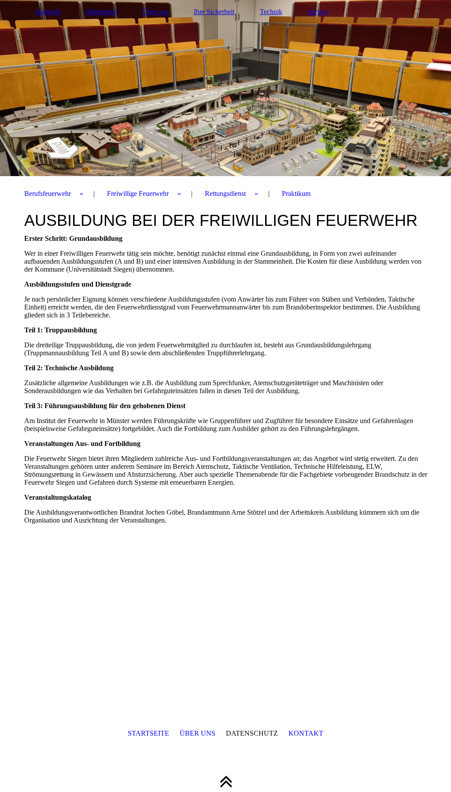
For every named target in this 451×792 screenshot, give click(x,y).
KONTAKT (305, 733)
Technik (271, 11)
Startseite (47, 11)
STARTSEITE (148, 733)
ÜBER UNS (197, 733)
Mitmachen (101, 11)
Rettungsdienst (225, 193)
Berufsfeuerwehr (47, 193)
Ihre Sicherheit (214, 11)
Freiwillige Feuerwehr (138, 193)
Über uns (155, 11)
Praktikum (296, 193)
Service (318, 11)
